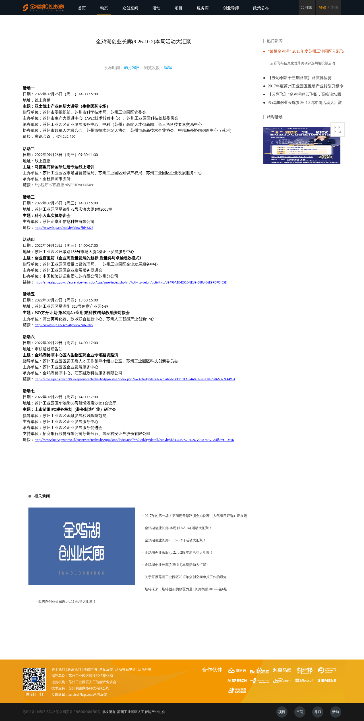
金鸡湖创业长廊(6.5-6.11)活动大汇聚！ (66, 601)
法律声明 (90, 669)
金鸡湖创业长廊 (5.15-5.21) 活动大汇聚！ (174, 540)
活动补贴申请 (125, 669)
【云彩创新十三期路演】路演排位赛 (300, 78)
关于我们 (58, 669)
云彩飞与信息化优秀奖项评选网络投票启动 (302, 63)
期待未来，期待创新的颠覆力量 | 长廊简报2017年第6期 (184, 589)
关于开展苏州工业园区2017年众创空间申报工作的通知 (184, 577)
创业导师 (231, 8)
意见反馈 (106, 669)
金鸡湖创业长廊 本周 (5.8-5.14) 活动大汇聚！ (177, 528)
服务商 (203, 8)
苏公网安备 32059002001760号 (78, 712)
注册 (334, 7)
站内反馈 (100, 695)
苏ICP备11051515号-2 (39, 712)
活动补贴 (145, 669)
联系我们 (74, 669)
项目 (179, 8)
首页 (82, 8)
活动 (156, 8)
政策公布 (261, 8)
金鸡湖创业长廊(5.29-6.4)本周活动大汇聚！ (176, 565)
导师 (317, 712)
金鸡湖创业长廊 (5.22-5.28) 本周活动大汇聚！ (177, 552)
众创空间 (130, 8)
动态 (104, 8)
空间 (299, 712)
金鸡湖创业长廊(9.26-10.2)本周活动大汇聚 (305, 102)
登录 (323, 7)
